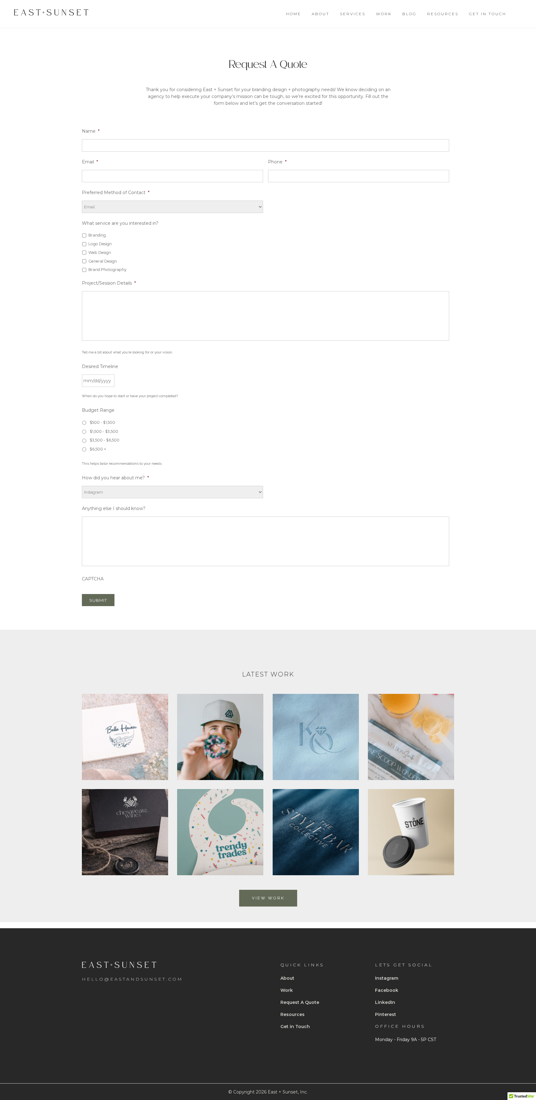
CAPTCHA (93, 579)
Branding (97, 235)
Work (286, 990)
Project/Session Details (109, 283)
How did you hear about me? (115, 478)
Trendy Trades (220, 819)
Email (90, 162)
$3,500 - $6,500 (104, 440)
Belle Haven (124, 724)
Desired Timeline (100, 366)
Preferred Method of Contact (116, 192)
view (125, 747)
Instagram (386, 978)
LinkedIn (385, 1002)
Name (91, 131)
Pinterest (385, 1014)
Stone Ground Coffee (411, 819)
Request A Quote (299, 1002)
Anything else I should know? (113, 508)
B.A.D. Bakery (220, 724)
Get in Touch (295, 1026)
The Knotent (315, 724)
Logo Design (100, 244)
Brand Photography (107, 269)
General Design (102, 261)
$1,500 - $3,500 (104, 431)
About (287, 978)
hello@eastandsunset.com (132, 979)
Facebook (386, 990)
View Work (268, 898)
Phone (277, 162)
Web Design (99, 252)
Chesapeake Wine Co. (125, 819)
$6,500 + (98, 449)
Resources (292, 1014)
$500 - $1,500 (102, 422)
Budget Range (98, 410)
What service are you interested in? (120, 223)
